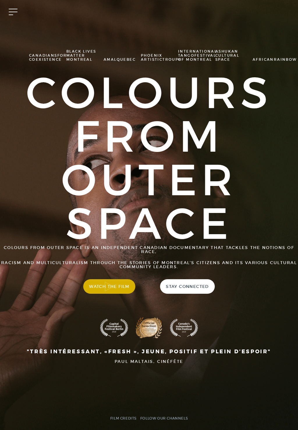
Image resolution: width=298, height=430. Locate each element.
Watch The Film (109, 286)
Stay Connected (187, 286)
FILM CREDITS (123, 418)
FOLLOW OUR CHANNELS (164, 418)
